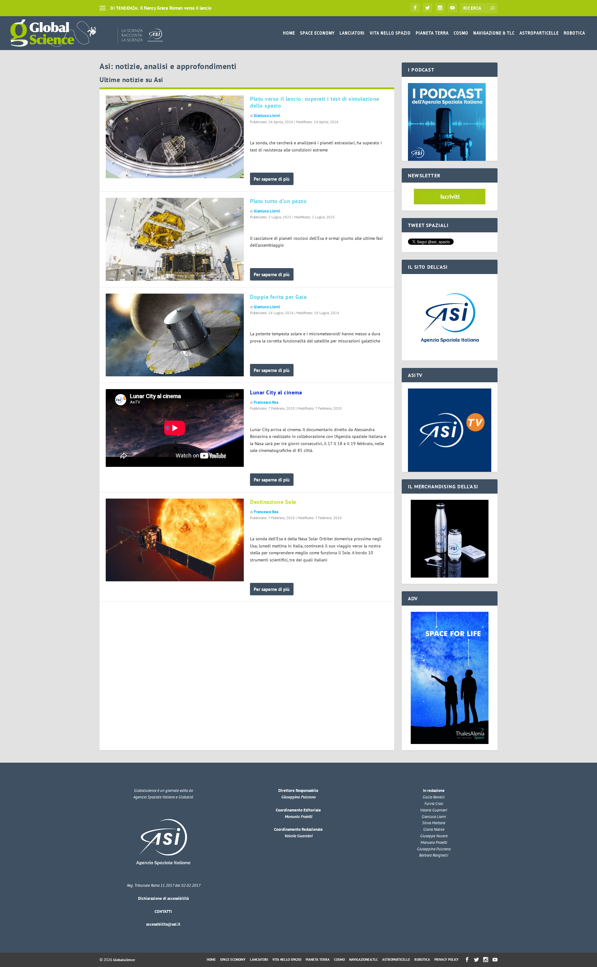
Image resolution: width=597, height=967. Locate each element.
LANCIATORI (352, 32)
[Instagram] (440, 7)
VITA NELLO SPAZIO (390, 32)
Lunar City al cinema (276, 392)
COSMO (461, 32)
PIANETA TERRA (432, 32)
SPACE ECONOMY (317, 32)
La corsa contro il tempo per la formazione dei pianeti (193, 8)
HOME (289, 32)
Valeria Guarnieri (298, 836)
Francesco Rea (266, 402)
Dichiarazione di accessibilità (163, 898)
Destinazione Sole (273, 501)
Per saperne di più (271, 179)
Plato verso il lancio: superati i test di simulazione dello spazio (314, 102)
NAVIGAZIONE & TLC (494, 32)
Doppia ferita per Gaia (278, 296)
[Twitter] (427, 7)
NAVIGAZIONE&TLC (363, 959)
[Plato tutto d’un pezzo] (175, 239)
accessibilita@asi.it (163, 924)
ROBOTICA (574, 32)
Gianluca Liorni (267, 115)
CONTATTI (163, 911)
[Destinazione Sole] (175, 540)
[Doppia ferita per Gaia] (175, 335)
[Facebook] (415, 7)
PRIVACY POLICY (446, 959)
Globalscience (124, 959)
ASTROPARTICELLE (539, 32)
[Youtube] (452, 7)
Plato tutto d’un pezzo (278, 201)
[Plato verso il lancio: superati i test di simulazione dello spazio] (175, 136)
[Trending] (103, 8)
